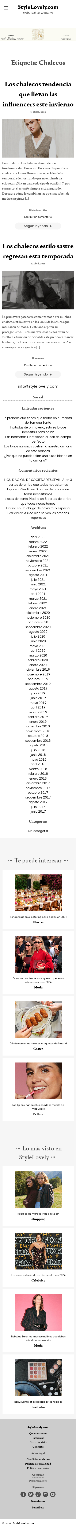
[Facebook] (23, 1494)
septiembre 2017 (38, 797)
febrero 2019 (38, 717)
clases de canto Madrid (22, 498)
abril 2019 (38, 707)
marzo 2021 (38, 598)
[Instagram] (45, 1494)
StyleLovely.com (38, 7)
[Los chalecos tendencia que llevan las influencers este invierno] (38, 138)
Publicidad (38, 1438)
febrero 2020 (38, 660)
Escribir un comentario (38, 216)
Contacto (38, 1447)
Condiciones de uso (38, 1459)
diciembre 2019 (38, 669)
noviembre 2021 (38, 560)
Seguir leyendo (36, 225)
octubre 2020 (38, 622)
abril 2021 (38, 594)
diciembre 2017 (38, 783)
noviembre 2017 (38, 788)
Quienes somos (38, 1433)
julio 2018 (38, 750)
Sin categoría (38, 831)
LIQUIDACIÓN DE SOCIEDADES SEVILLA (34, 480)
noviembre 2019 (38, 674)
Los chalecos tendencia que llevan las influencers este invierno (38, 94)
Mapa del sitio (38, 1442)
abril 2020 (38, 650)
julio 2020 (38, 636)
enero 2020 (38, 665)
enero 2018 (38, 778)
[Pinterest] (38, 1494)
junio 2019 (38, 698)
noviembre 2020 (38, 617)
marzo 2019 (38, 712)
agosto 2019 (38, 688)
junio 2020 (38, 641)
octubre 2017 (38, 792)
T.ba (45, 209)
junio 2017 (38, 811)
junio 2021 (38, 584)
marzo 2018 (38, 769)
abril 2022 (38, 537)
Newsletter (38, 1501)
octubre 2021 (38, 565)
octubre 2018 (38, 735)
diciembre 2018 (38, 726)
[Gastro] (38, 1037)
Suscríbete (38, 1507)
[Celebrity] (38, 1268)
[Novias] (38, 910)
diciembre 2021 (38, 556)
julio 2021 (38, 579)
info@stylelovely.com (38, 386)
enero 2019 (38, 721)
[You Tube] (52, 1494)
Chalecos (36, 209)
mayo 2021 (38, 589)
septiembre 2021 (38, 570)
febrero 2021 (38, 603)
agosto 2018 (38, 745)
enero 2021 (38, 608)
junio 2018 (38, 754)
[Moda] (38, 971)
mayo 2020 (38, 646)
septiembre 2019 (38, 684)
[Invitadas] (38, 1395)
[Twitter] (30, 1494)
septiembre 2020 (38, 627)
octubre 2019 (38, 679)
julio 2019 (38, 693)
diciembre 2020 (38, 612)
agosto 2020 (38, 631)
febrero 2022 (38, 546)
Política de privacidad (38, 1464)
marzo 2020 (38, 655)
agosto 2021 (38, 575)
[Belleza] (38, 1098)
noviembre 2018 (38, 731)
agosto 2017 (38, 802)
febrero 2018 (38, 773)
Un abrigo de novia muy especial (46, 508)
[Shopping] (38, 1207)
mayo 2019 (38, 702)
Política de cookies (38, 1468)
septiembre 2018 (38, 740)
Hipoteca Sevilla (18, 489)
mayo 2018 (38, 759)
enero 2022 (38, 551)
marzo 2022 (38, 542)
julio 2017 (38, 807)
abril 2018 (38, 764)
